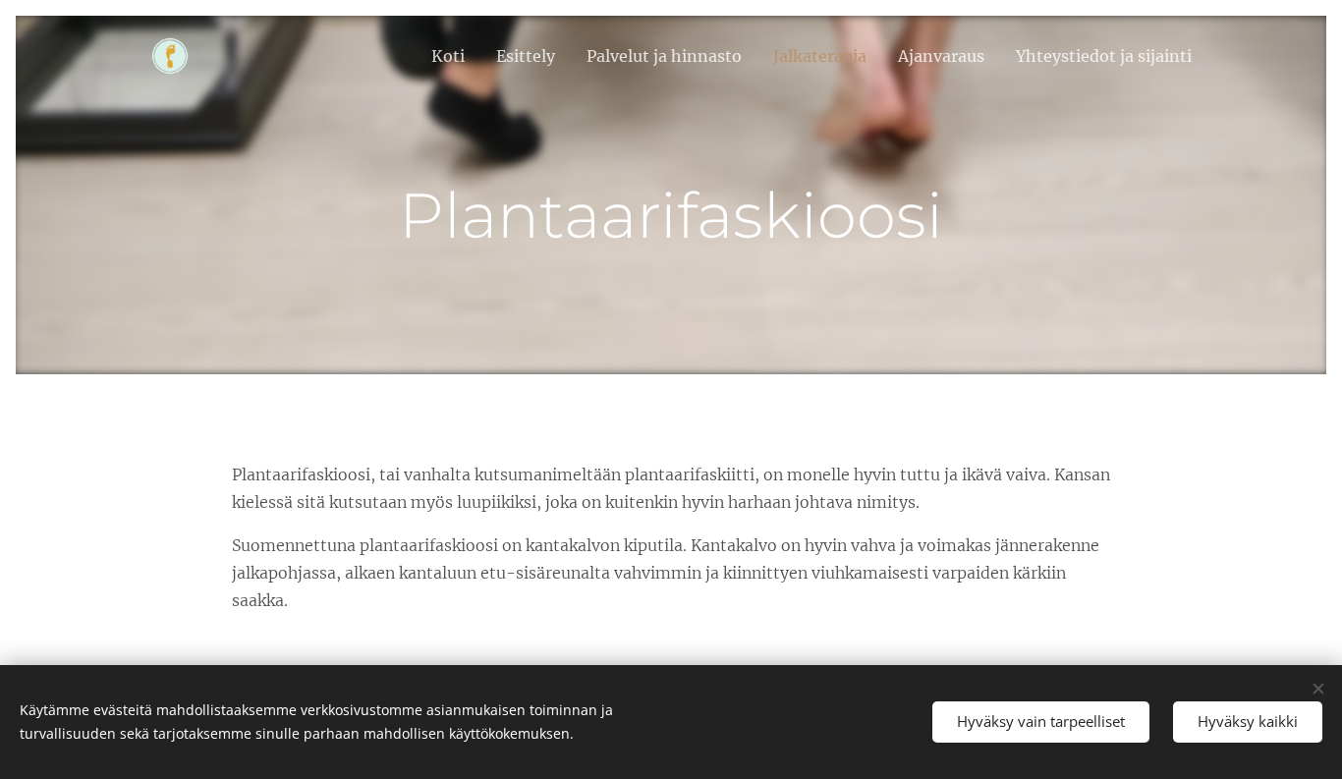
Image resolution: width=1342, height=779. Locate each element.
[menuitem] (453, 56)
